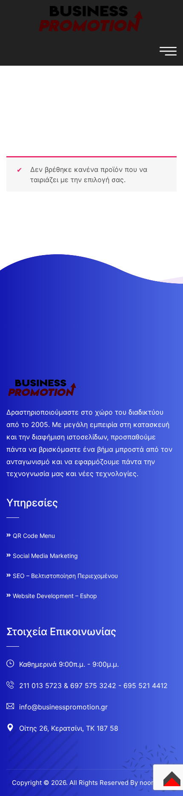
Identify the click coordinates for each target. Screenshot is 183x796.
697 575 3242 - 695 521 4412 (119, 685)
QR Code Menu (34, 535)
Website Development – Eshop (55, 595)
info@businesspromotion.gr (63, 707)
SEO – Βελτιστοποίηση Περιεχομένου (65, 575)
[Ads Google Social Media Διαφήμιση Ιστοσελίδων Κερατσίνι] (91, 18)
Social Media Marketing (45, 555)
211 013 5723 (40, 685)
